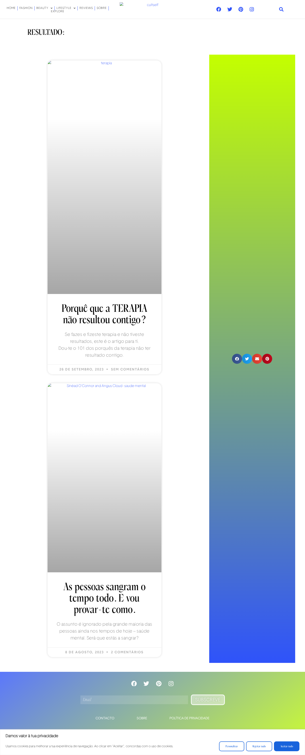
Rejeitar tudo (259, 746)
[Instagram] (252, 9)
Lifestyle (63, 8)
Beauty (42, 8)
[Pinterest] (241, 9)
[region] (152, 742)
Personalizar (232, 746)
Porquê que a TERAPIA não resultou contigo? (104, 314)
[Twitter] (230, 9)
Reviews (86, 8)
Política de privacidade (189, 718)
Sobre (102, 8)
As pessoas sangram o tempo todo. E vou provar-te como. (104, 598)
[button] (281, 9)
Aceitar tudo (286, 746)
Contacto (105, 718)
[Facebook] (219, 9)
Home (11, 8)
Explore (57, 11)
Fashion (26, 8)
